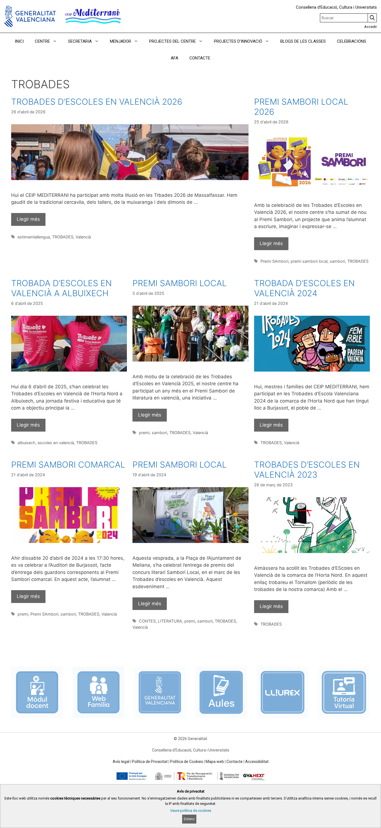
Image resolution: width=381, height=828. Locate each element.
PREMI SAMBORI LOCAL (179, 283)
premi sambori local (309, 261)
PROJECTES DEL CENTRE (172, 41)
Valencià (83, 236)
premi (144, 432)
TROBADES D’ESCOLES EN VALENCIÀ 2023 (307, 470)
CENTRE (42, 41)
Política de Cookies (186, 761)
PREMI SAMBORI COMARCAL (68, 465)
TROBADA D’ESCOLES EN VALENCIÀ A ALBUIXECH (61, 288)
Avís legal (121, 761)
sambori (337, 261)
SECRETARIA (80, 41)
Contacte (234, 761)
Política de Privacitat (150, 761)
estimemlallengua (34, 236)
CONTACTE (199, 58)
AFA (174, 58)
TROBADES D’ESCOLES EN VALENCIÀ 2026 (96, 102)
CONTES (147, 621)
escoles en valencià (56, 442)
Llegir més (28, 219)
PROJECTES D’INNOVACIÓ (238, 41)
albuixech (26, 442)
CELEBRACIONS (351, 41)
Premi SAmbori (274, 261)
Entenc (189, 819)
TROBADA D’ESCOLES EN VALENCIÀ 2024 (304, 288)
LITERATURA (170, 621)
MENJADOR (120, 41)
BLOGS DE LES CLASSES (303, 41)
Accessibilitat (257, 761)
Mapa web (215, 761)
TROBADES (62, 236)
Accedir (370, 27)
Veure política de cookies (190, 810)
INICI (19, 41)
